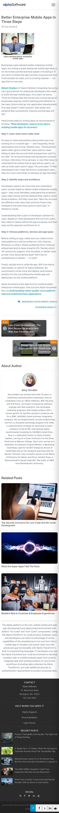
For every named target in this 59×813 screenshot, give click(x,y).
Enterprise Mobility (46, 307)
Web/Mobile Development (35, 302)
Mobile (53, 302)
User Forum (29, 722)
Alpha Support (29, 712)
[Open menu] (53, 5)
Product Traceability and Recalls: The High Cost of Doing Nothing (36, 735)
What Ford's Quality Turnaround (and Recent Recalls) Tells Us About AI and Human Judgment (35, 780)
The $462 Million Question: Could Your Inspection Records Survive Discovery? (32, 770)
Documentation (29, 717)
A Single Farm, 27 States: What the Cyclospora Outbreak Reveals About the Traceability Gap (36, 749)
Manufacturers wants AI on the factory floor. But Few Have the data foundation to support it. (36, 760)
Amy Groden (10, 26)
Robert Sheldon (9, 88)
